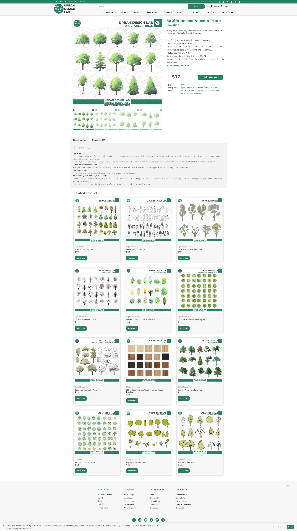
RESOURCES (180, 12)
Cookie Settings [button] (278, 527)
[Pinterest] (231, 2)
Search (196, 6)
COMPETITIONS (151, 12)
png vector (185, 93)
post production (196, 93)
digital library (200, 90)
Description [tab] (79, 140)
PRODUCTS (196, 12)
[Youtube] (227, 2)
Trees (189, 31)
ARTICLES (135, 12)
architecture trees (188, 90)
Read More (156, 525)
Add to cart (210, 77)
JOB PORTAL (211, 12)
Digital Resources (179, 31)
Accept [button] (290, 527)
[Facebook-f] (219, 2)
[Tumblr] (240, 2)
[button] (157, 23)
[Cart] (207, 6)
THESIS (123, 12)
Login (225, 6)
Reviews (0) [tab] (98, 140)
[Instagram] (223, 2)
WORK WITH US (228, 12)
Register (216, 6)
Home (168, 31)
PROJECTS (110, 12)
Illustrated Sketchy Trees (203, 31)
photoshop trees (213, 90)
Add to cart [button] (81, 258)
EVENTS (167, 12)
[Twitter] (235, 2)
